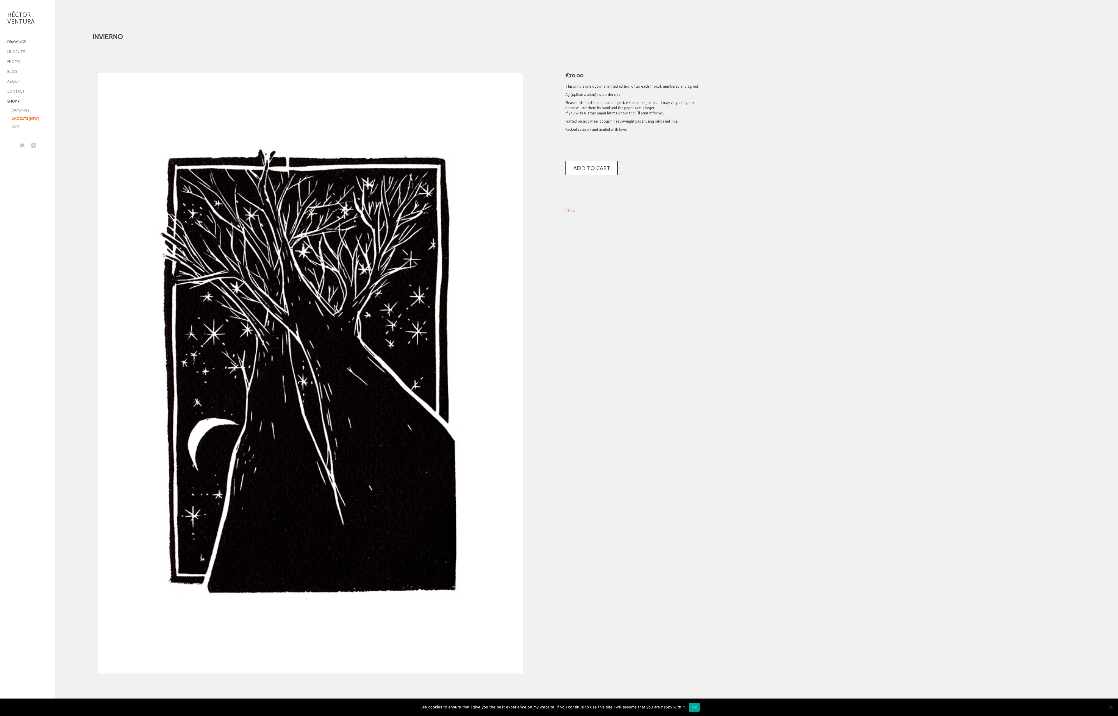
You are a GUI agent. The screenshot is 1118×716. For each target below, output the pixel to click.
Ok (694, 707)
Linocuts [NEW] (25, 118)
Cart (16, 127)
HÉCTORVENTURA (21, 18)
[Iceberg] (1062, 36)
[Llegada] (1078, 36)
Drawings (20, 110)
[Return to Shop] (1070, 36)
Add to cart (591, 168)
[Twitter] (22, 145)
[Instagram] (33, 145)
